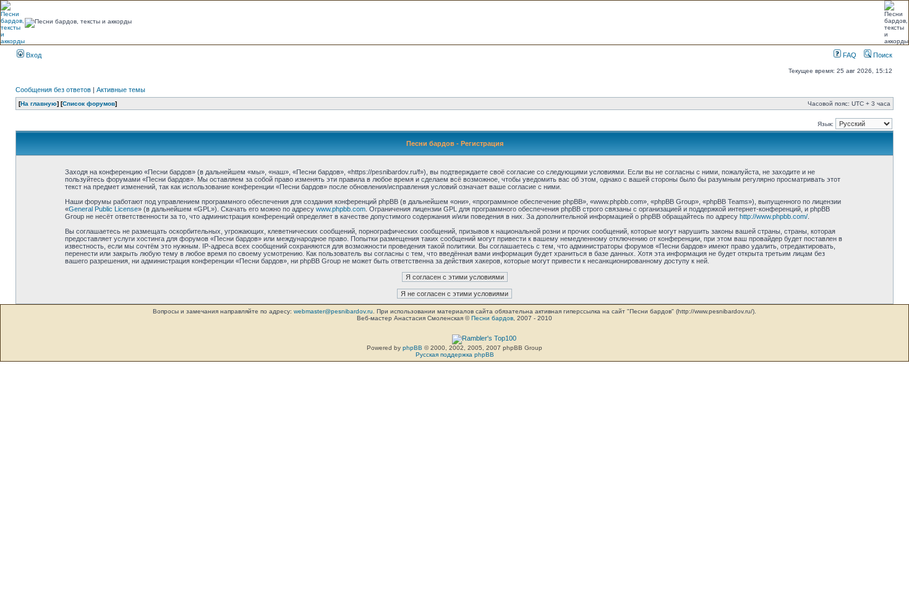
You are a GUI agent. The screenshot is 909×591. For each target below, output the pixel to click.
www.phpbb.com (340, 209)
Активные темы (120, 89)
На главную (38, 103)
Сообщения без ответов (53, 89)
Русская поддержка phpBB (455, 354)
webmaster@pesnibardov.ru (333, 311)
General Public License (103, 209)
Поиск (881, 55)
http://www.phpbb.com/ (774, 216)
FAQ (848, 55)
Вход (32, 55)
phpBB (412, 347)
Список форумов (88, 103)
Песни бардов (492, 318)
